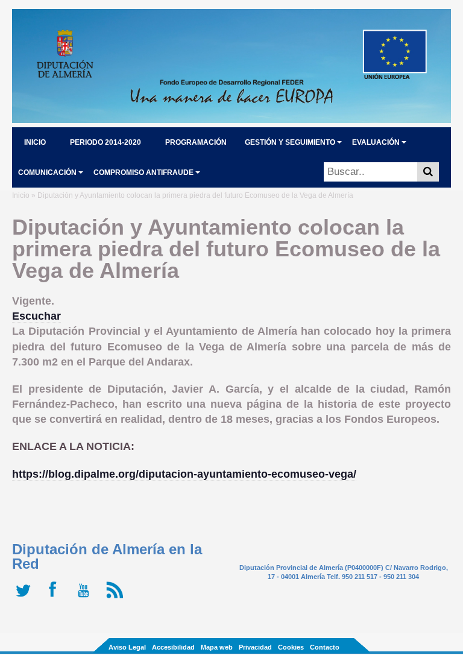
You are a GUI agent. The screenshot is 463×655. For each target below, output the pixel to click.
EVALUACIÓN (376, 142)
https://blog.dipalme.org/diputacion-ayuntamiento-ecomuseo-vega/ (184, 474)
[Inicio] (231, 119)
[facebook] (55, 598)
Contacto (324, 647)
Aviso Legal (127, 647)
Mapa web (217, 647)
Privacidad (255, 647)
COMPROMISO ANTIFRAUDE (143, 172)
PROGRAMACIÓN (196, 142)
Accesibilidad (173, 647)
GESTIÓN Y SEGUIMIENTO (290, 142)
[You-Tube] (85, 598)
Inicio (21, 195)
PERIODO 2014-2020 (105, 142)
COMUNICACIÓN (47, 172)
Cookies (291, 647)
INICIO (35, 142)
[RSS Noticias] (116, 598)
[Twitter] (25, 598)
